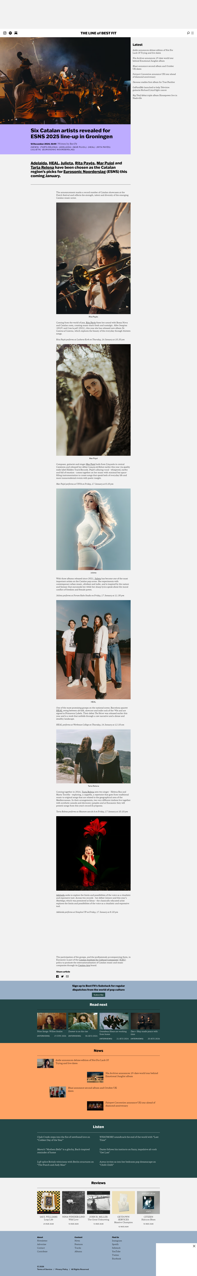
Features (79, 1244)
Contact (41, 1248)
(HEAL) (91, 147)
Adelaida (39, 163)
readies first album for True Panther (154, 82)
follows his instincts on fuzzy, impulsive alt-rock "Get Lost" (128, 1151)
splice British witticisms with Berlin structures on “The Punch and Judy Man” (65, 1163)
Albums (78, 1251)
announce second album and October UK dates (153, 67)
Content (78, 1237)
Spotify (115, 1244)
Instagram (117, 1240)
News (34, 147)
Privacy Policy (62, 1269)
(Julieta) (36, 149)
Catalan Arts (84, 965)
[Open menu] (192, 33)
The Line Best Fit (98, 33)
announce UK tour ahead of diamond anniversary (154, 75)
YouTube (116, 1251)
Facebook (116, 1258)
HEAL (54, 163)
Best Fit (73, 144)
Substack (116, 1248)
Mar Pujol (105, 163)
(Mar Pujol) (80, 147)
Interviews (43, 1036)
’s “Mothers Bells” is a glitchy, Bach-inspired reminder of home (63, 1151)
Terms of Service (44, 1269)
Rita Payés (85, 163)
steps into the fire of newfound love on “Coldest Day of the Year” (63, 1139)
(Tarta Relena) (49, 147)
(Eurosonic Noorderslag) (58, 149)
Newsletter (42, 1240)
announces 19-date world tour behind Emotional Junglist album (153, 59)
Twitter (115, 1255)
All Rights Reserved (80, 1269)
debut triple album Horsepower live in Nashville (155, 97)
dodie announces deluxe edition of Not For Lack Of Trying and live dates (153, 51)
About (40, 1237)
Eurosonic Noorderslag (84, 171)
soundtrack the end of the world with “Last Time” (129, 1139)
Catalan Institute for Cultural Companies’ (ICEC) (102, 960)
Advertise (41, 1244)
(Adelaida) (65, 147)
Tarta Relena (42, 167)
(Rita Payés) (104, 147)
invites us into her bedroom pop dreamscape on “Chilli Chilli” (128, 1163)
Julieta (67, 163)
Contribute (42, 1251)
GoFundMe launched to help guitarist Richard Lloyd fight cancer (151, 89)
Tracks (78, 1248)
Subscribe (99, 994)
